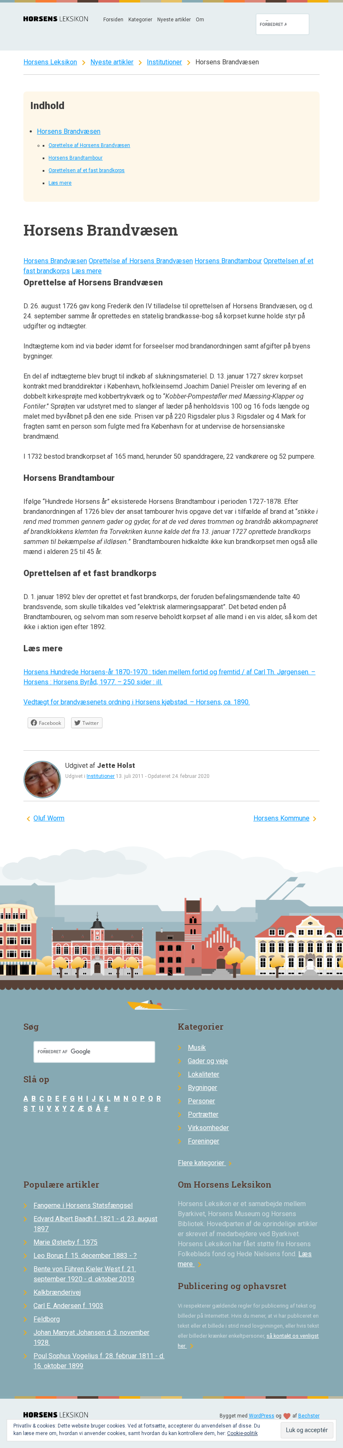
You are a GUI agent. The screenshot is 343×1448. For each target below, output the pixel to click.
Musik (197, 1048)
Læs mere (60, 183)
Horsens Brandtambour (75, 158)
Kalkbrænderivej (57, 1292)
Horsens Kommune (281, 818)
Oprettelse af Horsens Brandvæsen (89, 145)
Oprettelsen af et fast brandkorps (87, 170)
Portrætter (203, 1114)
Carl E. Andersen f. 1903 (68, 1306)
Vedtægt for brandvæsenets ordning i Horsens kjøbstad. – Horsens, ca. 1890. (136, 702)
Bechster (309, 1416)
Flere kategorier (206, 1163)
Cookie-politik (242, 1433)
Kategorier (140, 20)
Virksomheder (208, 1128)
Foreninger (203, 1141)
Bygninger (202, 1088)
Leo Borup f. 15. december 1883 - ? (85, 1256)
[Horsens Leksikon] (55, 19)
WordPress (261, 1416)
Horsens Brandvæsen (68, 131)
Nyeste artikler (174, 20)
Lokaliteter (203, 1074)
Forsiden (113, 20)
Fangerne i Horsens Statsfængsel (83, 1205)
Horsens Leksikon (50, 62)
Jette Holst (116, 766)
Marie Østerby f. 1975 (65, 1242)
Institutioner (164, 62)
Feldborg (46, 1319)
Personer (201, 1101)
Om (200, 20)
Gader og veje (208, 1061)
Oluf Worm (48, 818)
